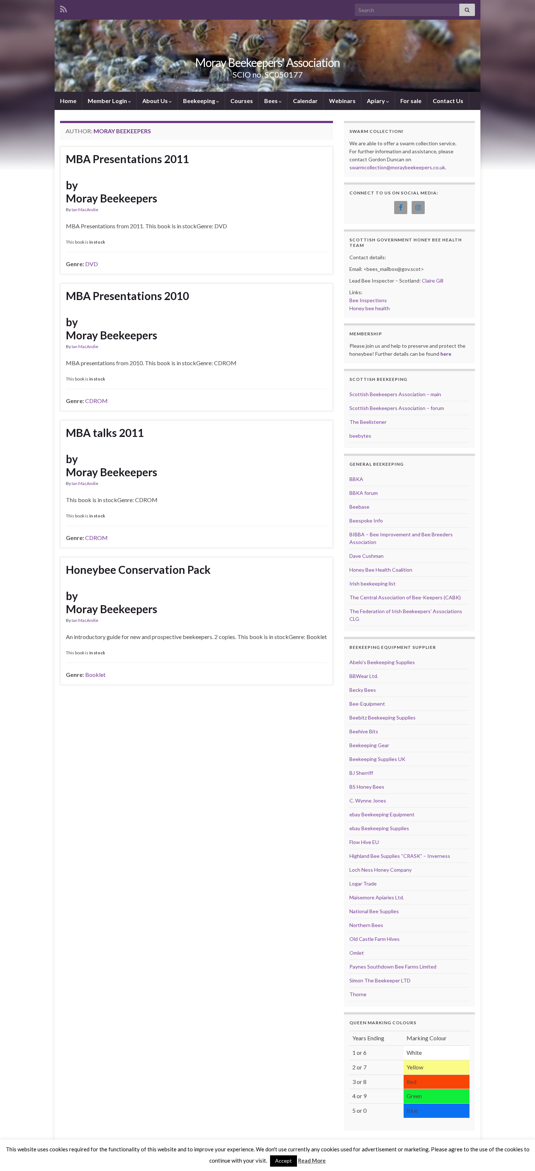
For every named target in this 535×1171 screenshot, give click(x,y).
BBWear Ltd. (363, 676)
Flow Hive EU (364, 842)
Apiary (376, 100)
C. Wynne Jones (367, 800)
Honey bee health (369, 308)
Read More (312, 1160)
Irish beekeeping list (372, 583)
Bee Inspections (368, 300)
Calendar (305, 100)
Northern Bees (366, 925)
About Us (155, 100)
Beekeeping (199, 100)
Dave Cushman (366, 556)
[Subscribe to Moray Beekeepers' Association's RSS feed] (63, 8)
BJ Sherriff (361, 773)
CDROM (96, 400)
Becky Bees (362, 690)
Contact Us (448, 100)
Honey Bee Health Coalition (380, 570)
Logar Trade (363, 883)
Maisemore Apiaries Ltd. (376, 897)
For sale (410, 100)
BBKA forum (363, 493)
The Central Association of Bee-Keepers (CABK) (405, 597)
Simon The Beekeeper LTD (380, 980)
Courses (241, 100)
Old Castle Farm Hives (374, 939)
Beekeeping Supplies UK (377, 759)
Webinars (342, 100)
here (445, 354)
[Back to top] (519, 1155)
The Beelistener (368, 422)
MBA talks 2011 (105, 432)
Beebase (359, 507)
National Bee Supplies (374, 911)
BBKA (356, 479)
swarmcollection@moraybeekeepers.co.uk (397, 167)
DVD (91, 263)
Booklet (95, 674)
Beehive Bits (363, 731)
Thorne (357, 994)
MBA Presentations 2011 (127, 158)
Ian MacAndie (85, 209)
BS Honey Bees (366, 787)
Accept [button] (283, 1161)
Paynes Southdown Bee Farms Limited (392, 966)
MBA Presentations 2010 (127, 295)
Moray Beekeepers (111, 198)
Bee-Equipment (367, 704)
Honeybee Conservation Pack (138, 569)
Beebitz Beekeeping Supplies (382, 717)
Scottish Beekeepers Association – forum (396, 408)
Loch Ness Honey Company (380, 870)
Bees (271, 100)
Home (68, 100)
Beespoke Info (366, 520)
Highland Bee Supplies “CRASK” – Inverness (399, 856)
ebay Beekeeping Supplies (379, 828)
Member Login (108, 100)
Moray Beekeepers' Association (267, 62)
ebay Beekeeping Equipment (382, 814)
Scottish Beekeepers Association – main (395, 394)
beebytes (360, 436)
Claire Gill (432, 280)
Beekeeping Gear (369, 745)
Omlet (356, 953)
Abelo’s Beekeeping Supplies (382, 662)
